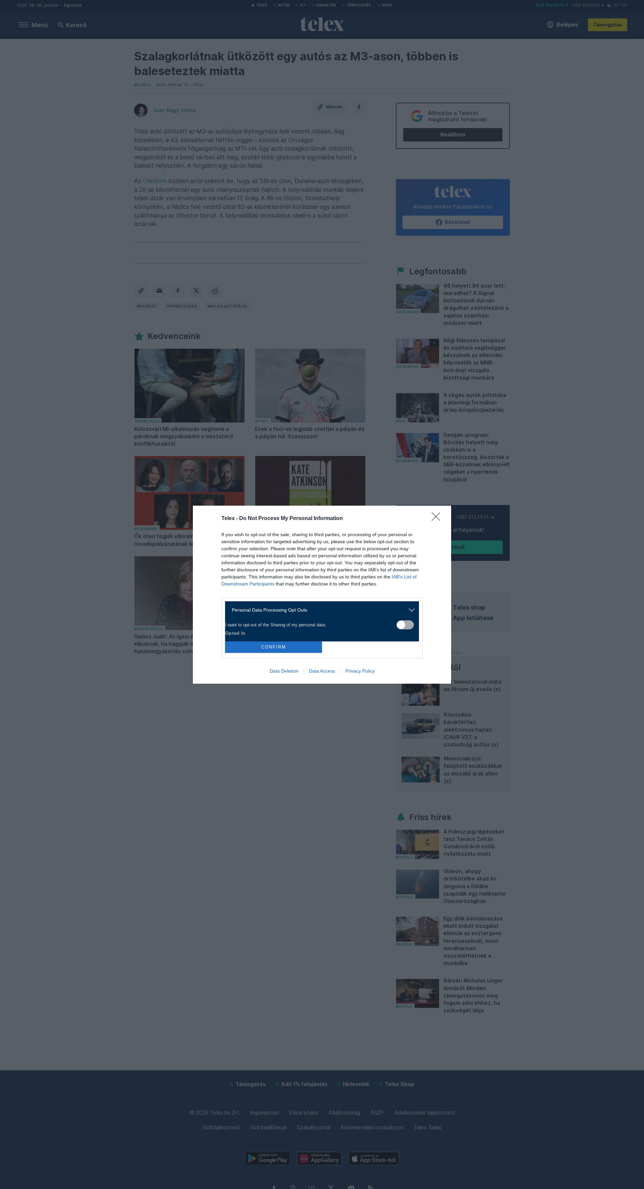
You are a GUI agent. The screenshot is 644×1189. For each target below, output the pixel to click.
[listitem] (319, 610)
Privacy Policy (360, 671)
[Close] (438, 518)
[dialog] (322, 595)
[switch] (405, 624)
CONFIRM (273, 646)
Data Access (322, 671)
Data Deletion (284, 671)
